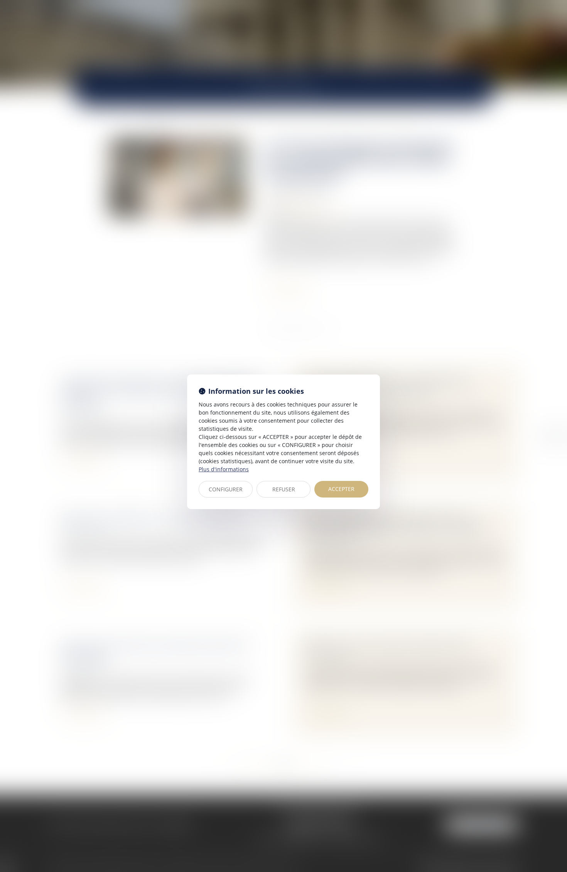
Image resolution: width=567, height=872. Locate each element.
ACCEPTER (341, 489)
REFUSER (283, 489)
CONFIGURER (226, 489)
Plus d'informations (224, 469)
